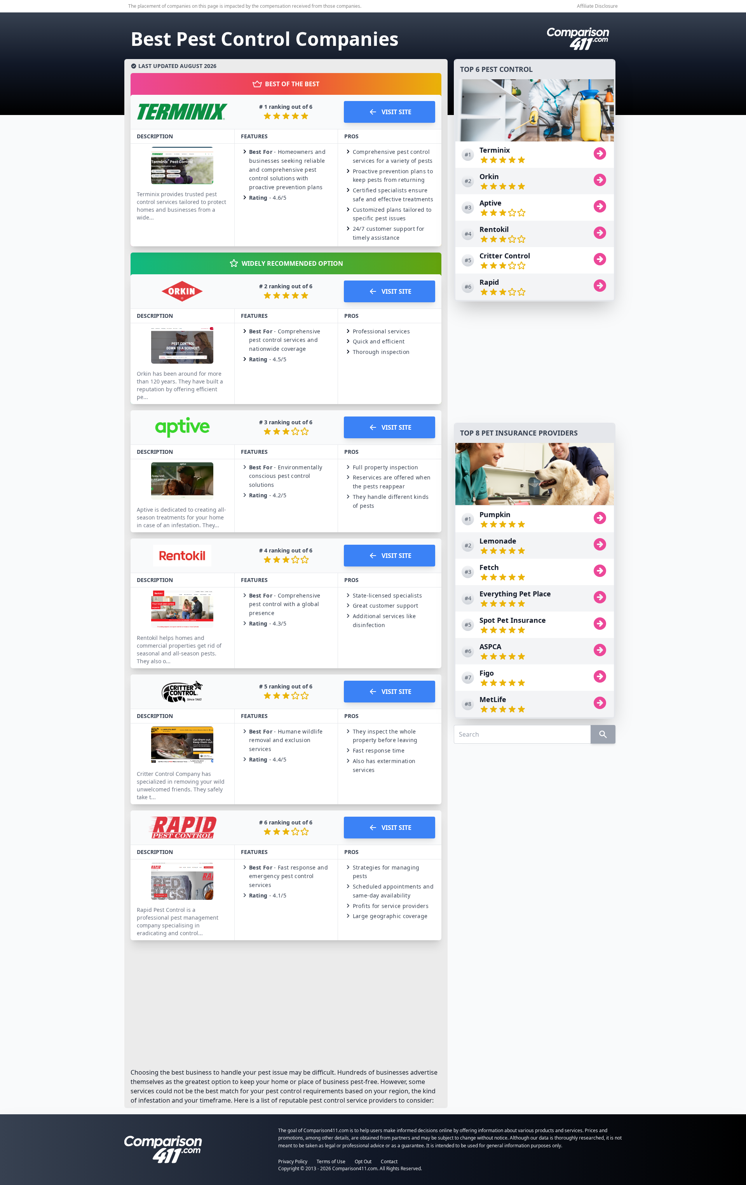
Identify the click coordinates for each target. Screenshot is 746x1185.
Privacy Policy (292, 1161)
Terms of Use (331, 1161)
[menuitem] (534, 154)
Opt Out (363, 1161)
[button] (286, 170)
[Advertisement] (534, 362)
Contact (389, 1161)
